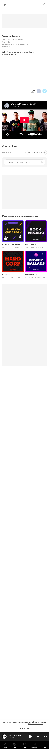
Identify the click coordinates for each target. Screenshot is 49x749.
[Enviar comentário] (42, 162)
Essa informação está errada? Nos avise (15, 45)
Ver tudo (6, 42)
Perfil (14, 747)
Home (5, 747)
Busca (25, 747)
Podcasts (34, 747)
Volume (45, 736)
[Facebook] (39, 91)
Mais (44, 747)
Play (30, 736)
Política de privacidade (35, 724)
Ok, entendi (24, 728)
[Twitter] (44, 91)
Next (38, 736)
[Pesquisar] (45, 4)
